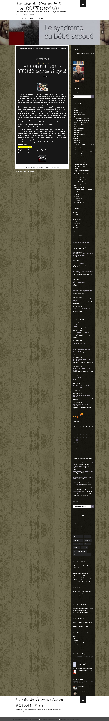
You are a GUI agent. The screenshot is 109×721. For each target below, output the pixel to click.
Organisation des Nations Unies (80, 626)
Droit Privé (84, 547)
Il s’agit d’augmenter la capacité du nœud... (83, 471)
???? (75, 108)
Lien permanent (32, 167)
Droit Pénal (77, 142)
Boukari (74, 308)
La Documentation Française (80, 610)
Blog (75, 116)
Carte (75, 449)
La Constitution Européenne (81, 162)
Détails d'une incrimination (81, 122)
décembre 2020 (77, 219)
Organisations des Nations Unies (82, 173)
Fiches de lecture (78, 147)
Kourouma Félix (77, 253)
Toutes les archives (78, 235)
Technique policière (79, 198)
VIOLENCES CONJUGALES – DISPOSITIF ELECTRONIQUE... (83, 350)
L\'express (75, 640)
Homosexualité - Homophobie (81, 156)
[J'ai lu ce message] (107, 719)
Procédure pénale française (81, 177)
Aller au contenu (6, 1)
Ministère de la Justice (78, 593)
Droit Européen (77, 536)
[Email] (83, 3)
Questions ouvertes (79, 187)
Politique (76, 547)
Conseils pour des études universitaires (84, 118)
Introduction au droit (79, 160)
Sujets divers (88, 540)
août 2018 (75, 229)
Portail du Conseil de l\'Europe (80, 575)
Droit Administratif (79, 128)
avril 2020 (75, 221)
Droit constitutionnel (79, 134)
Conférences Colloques (79, 551)
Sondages (76, 196)
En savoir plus (76, 719)
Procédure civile (78, 175)
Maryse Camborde (77, 281)
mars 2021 (75, 217)
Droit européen (78, 140)
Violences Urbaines (79, 202)
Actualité (46, 167)
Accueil (20, 18)
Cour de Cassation (77, 598)
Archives (29, 18)
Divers (75, 126)
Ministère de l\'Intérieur (79, 596)
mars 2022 (75, 214)
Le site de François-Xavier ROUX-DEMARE (40, 6)
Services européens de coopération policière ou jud (83, 190)
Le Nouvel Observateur (78, 645)
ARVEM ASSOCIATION (88, 491)
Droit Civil (76, 132)
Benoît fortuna (76, 290)
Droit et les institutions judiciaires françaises (82, 137)
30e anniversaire (77, 484)
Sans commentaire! (24, 51)
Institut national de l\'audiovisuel (81, 612)
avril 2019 (75, 227)
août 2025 (75, 212)
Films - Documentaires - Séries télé (83, 152)
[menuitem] (19, 18)
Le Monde (75, 636)
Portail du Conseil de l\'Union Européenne (83, 565)
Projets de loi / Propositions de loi (82, 179)
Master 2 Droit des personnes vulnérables (81, 171)
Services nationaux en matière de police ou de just (83, 193)
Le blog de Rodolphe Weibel (81, 473)
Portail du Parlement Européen (80, 573)
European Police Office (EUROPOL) (81, 581)
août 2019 (75, 225)
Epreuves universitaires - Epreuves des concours (83, 145)
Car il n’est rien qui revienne (80, 493)
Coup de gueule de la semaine (81, 120)
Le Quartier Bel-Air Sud (82, 489)
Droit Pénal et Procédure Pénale (81, 554)
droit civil (87, 544)
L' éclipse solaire (77, 491)
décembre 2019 (77, 223)
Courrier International (78, 642)
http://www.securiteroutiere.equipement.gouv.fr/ (32, 150)
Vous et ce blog (77, 544)
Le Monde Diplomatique (79, 647)
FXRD (74, 271)
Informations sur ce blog (80, 158)
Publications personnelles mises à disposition (82, 184)
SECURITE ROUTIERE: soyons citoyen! (42, 69)
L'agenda (76, 168)
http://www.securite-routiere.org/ (28, 152)
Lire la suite (86, 55)
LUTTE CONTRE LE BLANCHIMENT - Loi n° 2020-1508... (82, 333)
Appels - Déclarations (79, 114)
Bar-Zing (90, 475)
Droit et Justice (77, 540)
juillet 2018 (76, 232)
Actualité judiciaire (78, 112)
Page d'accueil (62, 48)
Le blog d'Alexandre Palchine (84, 464)
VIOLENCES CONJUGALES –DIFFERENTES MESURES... (80, 342)
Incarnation (82, 478)
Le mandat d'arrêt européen (81, 164)
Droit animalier (78, 130)
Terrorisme (77, 200)
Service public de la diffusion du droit (82, 591)
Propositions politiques (80, 181)
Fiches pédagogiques (79, 149)
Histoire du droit (78, 154)
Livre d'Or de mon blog (79, 166)
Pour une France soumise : (79, 475)
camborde (75, 262)
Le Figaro (75, 638)
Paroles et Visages (85, 482)
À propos (39, 18)
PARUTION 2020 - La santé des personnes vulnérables (83, 386)
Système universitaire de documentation (83, 608)
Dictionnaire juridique (79, 124)
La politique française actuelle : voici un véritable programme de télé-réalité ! (37, 48)
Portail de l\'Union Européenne (80, 567)
